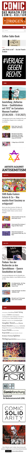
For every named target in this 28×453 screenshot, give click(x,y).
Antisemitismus (5, 312)
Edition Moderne (15, 318)
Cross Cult (20, 316)
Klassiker (10, 326)
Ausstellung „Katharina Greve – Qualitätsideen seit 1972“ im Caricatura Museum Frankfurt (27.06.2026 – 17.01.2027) (14, 108)
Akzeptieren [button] (8, 451)
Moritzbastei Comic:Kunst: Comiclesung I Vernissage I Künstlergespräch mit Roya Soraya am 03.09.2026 (17, 136)
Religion (17, 330)
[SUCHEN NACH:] (14, 30)
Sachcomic (12, 333)
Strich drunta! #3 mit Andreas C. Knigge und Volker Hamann (18, 225)
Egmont (20, 318)
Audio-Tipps (5, 175)
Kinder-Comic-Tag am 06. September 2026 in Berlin (17, 126)
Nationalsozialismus (19, 327)
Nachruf (13, 327)
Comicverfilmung (13, 316)
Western (24, 339)
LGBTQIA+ (17, 326)
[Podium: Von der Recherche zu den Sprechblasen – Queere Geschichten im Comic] (14, 259)
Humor (4, 326)
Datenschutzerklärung (17, 451)
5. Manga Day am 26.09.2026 (18, 142)
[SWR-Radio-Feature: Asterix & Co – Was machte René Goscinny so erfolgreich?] (14, 191)
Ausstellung (11, 312)
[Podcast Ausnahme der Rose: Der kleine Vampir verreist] (6, 220)
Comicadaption (15, 315)
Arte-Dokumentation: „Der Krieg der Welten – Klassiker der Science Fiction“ (18, 284)
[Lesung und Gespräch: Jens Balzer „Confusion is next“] (6, 293)
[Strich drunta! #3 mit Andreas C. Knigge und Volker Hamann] (6, 227)
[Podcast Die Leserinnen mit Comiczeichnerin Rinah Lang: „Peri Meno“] (6, 235)
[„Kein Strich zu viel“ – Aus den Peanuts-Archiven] (14, 45)
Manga (3, 328)
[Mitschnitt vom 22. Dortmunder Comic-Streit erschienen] (6, 301)
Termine (5, 83)
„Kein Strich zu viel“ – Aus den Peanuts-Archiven (14, 50)
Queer (15, 330)
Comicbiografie (5, 316)
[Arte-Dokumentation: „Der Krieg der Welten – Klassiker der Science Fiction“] (6, 286)
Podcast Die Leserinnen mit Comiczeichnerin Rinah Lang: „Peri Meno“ (19, 233)
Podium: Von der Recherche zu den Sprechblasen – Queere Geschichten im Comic (12, 266)
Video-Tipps (5, 243)
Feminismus (9, 320)
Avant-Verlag (18, 312)
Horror (21, 323)
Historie (16, 323)
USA (21, 339)
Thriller (18, 339)
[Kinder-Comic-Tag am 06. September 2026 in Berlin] (6, 129)
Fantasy (4, 320)
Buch (3, 47)
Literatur (22, 326)
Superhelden (12, 339)
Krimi (14, 326)
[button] (14, 21)
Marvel (7, 327)
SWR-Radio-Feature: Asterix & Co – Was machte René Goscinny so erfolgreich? (13, 198)
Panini (4, 330)
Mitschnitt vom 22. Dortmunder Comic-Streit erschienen (18, 298)
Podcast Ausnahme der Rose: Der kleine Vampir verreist (19, 217)
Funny (12, 320)
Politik (9, 330)
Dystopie (9, 318)
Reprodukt (6, 333)
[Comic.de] (14, 8)
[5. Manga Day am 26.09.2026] (6, 145)
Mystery (10, 327)
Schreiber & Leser (18, 333)
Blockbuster (4, 314)
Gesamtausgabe (18, 320)
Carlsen (9, 315)
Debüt (6, 318)
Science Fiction (7, 336)
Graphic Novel (8, 323)
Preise (13, 330)
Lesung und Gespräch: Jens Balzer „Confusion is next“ (19, 291)
